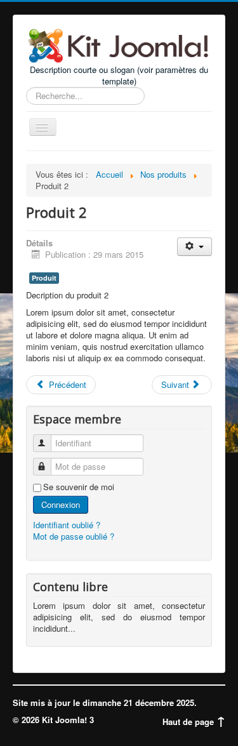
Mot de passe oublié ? (73, 536)
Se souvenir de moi (78, 487)
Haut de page (189, 722)
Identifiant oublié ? (66, 525)
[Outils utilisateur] (194, 246)
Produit (44, 278)
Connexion (60, 504)
